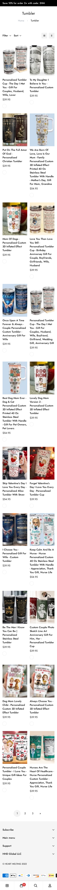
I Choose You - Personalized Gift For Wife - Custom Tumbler (14, 555)
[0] (21, 885)
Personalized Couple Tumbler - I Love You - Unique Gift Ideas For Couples (15, 773)
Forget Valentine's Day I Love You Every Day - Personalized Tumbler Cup (42, 488)
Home (21, 20)
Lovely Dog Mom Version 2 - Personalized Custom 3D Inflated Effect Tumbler (41, 405)
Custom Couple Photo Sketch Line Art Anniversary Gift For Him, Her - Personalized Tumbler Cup (42, 636)
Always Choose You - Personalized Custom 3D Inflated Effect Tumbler (41, 706)
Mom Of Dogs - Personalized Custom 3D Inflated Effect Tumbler (14, 244)
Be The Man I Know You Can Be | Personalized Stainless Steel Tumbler (13, 634)
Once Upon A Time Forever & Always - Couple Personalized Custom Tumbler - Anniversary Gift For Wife (14, 330)
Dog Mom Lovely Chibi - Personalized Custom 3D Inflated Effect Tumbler (14, 706)
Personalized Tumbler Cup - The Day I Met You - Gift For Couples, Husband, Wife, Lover (15, 87)
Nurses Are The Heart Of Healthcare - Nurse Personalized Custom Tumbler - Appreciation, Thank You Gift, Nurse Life (42, 777)
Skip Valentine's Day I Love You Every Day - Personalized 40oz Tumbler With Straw (14, 488)
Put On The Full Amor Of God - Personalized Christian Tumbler (15, 155)
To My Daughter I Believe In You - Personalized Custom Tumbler (41, 85)
